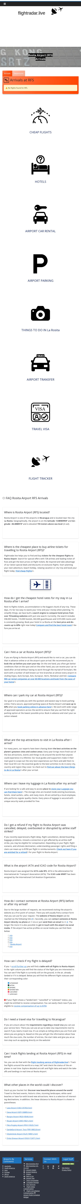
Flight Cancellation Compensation (32, 1192)
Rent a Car (30, 1176)
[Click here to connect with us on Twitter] (58, 1166)
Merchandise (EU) (32, 1164)
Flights (28, 1174)
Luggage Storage (32, 1182)
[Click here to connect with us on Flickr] (53, 1166)
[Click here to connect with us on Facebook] (43, 1166)
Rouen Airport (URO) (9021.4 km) (20, 1121)
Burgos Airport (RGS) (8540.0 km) (20, 1116)
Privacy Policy (66, 1170)
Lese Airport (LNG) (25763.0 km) (19, 1108)
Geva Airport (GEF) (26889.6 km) (19, 1112)
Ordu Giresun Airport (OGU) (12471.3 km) (23, 1138)
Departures (18, 73)
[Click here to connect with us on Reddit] (53, 1168)
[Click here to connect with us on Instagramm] (43, 1168)
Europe (7, 1172)
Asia (5, 1170)
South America (9, 1168)
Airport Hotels (31, 1170)
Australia (8, 1166)
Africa (6, 1174)
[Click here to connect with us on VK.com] (58, 1168)
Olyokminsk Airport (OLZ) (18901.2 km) (22, 1134)
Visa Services (30, 1185)
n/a (10, 935)
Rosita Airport (16, 944)
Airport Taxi (30, 1178)
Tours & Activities (32, 1180)
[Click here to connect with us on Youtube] (48, 1166)
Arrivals (7, 73)
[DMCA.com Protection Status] (68, 1165)
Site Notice (66, 1168)
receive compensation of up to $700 (30, 1006)
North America (9, 1177)
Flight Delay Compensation (29, 1188)
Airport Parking (31, 1172)
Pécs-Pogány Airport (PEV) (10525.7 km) (22, 1125)
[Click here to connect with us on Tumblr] (48, 1168)
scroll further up (19, 966)
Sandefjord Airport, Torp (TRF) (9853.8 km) (23, 1129)
